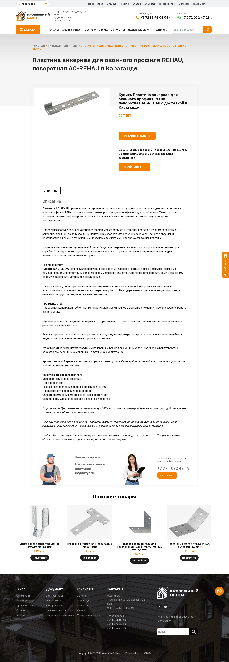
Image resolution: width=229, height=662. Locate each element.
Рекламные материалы (60, 615)
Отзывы (111, 3)
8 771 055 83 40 (116, 619)
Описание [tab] (51, 190)
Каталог (54, 29)
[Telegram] (165, 606)
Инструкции (53, 600)
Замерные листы (56, 605)
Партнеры (22, 600)
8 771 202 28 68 (116, 627)
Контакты (161, 29)
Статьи (137, 3)
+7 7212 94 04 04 (154, 17)
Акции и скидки (72, 29)
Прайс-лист (198, 3)
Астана (81, 595)
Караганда (83, 600)
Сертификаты (54, 595)
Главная (38, 45)
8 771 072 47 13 (116, 623)
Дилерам (183, 3)
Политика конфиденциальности (176, 616)
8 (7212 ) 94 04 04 (123, 607)
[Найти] (207, 29)
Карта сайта (164, 620)
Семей (81, 610)
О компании (23, 595)
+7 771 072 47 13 (196, 17)
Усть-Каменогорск (88, 615)
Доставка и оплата (95, 29)
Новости (124, 3)
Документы (118, 29)
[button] (167, 475)
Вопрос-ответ (95, 3)
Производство (166, 3)
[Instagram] (159, 606)
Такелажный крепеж (64, 45)
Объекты (150, 3)
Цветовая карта (56, 610)
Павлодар (83, 605)
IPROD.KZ (145, 653)
